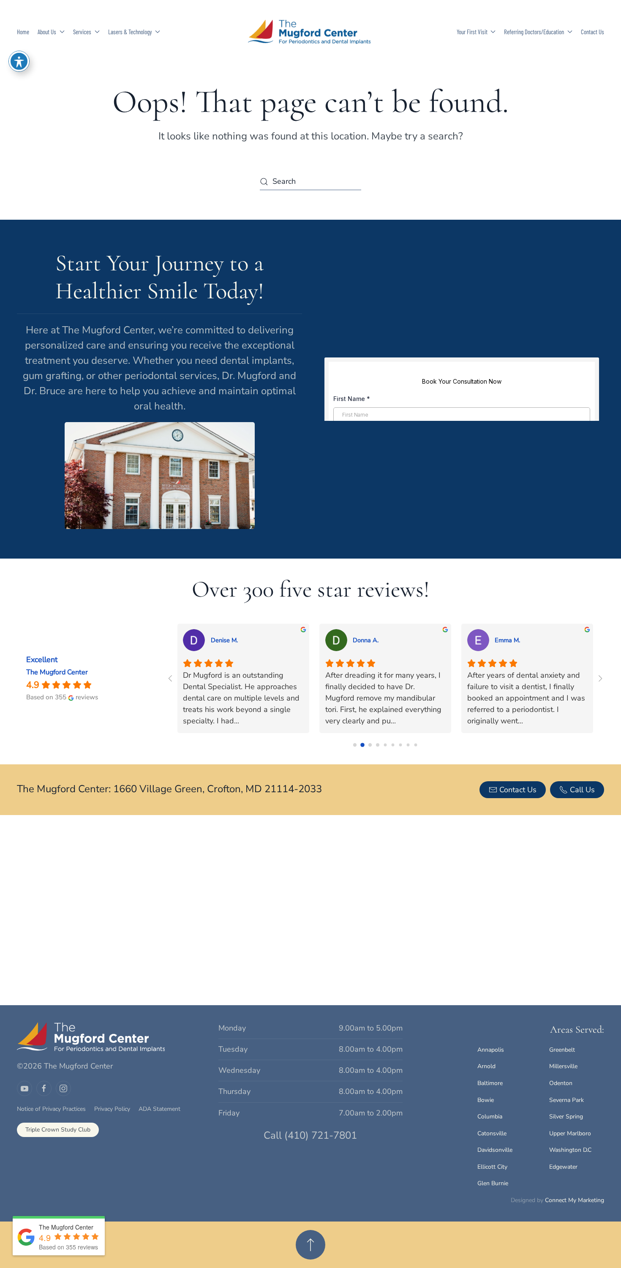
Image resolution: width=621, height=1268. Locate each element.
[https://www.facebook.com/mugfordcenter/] (44, 1088)
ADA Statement (159, 1109)
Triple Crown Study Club (57, 1130)
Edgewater (563, 1167)
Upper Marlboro (570, 1133)
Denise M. (224, 640)
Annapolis (490, 1050)
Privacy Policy (112, 1109)
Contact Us (592, 31)
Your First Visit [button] (472, 31)
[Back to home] (310, 32)
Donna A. (366, 640)
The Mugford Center (57, 672)
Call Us (582, 790)
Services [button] (82, 31)
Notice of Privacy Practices (51, 1109)
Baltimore (490, 1083)
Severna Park (566, 1100)
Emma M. (507, 640)
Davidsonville (494, 1150)
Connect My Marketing (574, 1200)
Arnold (486, 1066)
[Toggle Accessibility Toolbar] (19, 61)
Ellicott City (492, 1167)
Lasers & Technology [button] (130, 31)
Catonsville (492, 1133)
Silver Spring (566, 1117)
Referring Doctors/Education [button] (534, 31)
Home (23, 31)
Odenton (560, 1083)
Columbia (489, 1117)
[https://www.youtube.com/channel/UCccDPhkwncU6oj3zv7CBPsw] (24, 1088)
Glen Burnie (492, 1183)
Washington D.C (570, 1150)
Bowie (485, 1100)
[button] (310, 1245)
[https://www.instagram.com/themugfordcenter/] (63, 1088)
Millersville (563, 1066)
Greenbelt (562, 1050)
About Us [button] (47, 31)
